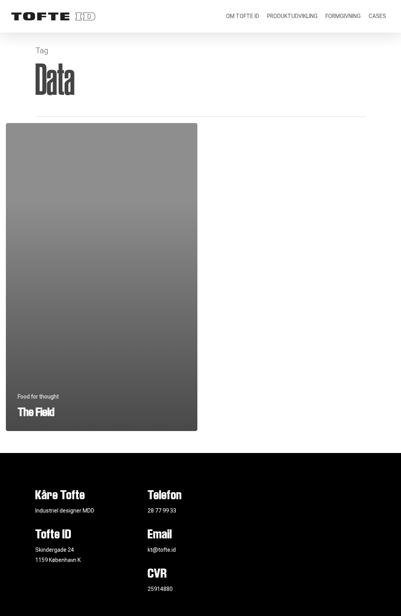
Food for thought (38, 396)
